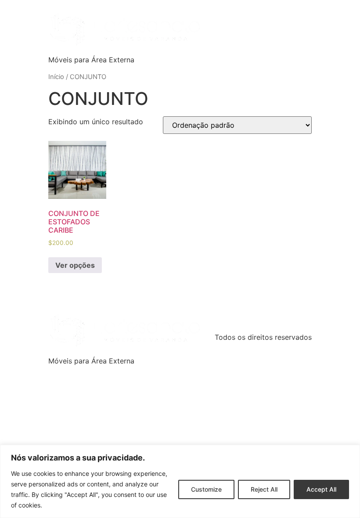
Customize (206, 489)
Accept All (321, 489)
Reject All (264, 489)
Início (56, 77)
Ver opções (75, 265)
